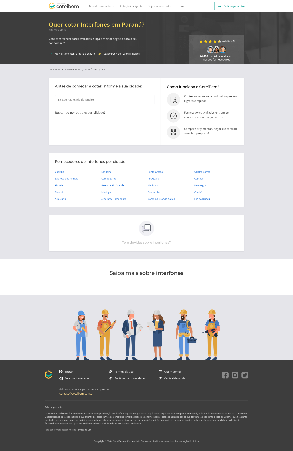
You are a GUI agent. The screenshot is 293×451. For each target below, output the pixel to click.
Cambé (198, 192)
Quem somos (172, 372)
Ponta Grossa (155, 171)
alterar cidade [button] (58, 30)
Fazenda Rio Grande (112, 185)
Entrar (69, 372)
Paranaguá (200, 185)
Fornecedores (72, 69)
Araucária (60, 199)
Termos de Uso (84, 429)
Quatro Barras (202, 171)
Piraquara (153, 178)
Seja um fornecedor (77, 378)
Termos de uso (124, 372)
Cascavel (199, 178)
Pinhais (59, 185)
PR (103, 69)
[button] (231, 6)
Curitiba (59, 171)
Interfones (91, 69)
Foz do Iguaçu (202, 199)
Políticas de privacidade (129, 378)
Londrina (106, 171)
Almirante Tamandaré (113, 199)
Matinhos (153, 185)
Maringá (106, 192)
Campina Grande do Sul (161, 199)
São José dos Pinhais (66, 178)
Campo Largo (108, 178)
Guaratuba (154, 192)
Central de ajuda (174, 378)
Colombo (60, 192)
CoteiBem (54, 69)
